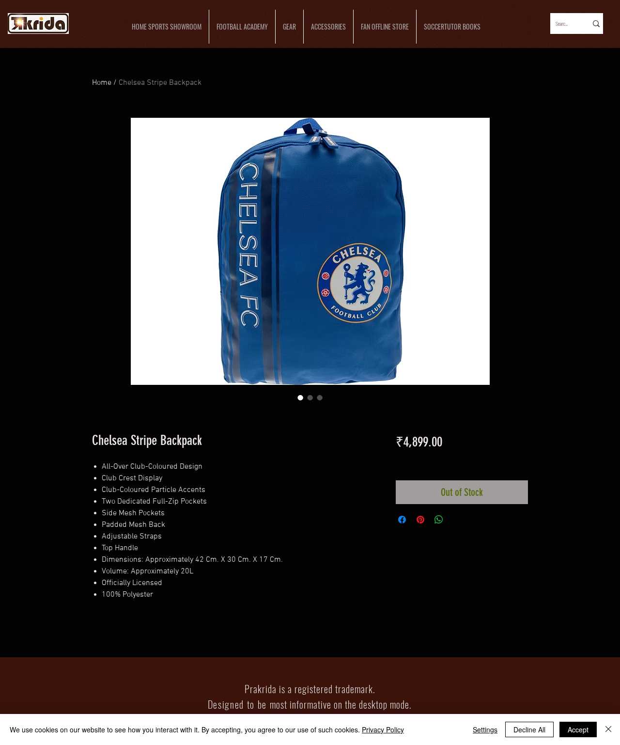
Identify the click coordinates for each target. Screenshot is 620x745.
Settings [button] (485, 729)
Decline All (529, 729)
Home (101, 83)
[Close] (608, 729)
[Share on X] (457, 519)
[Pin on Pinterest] (420, 519)
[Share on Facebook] (402, 519)
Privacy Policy (383, 729)
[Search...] (595, 23)
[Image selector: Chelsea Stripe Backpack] (300, 397)
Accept (578, 729)
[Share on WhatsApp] (439, 519)
